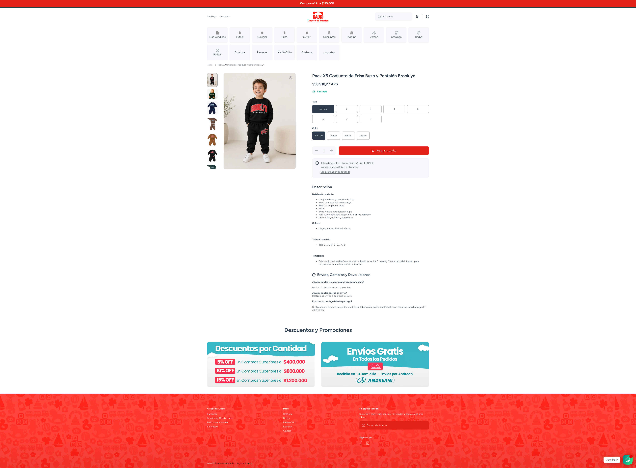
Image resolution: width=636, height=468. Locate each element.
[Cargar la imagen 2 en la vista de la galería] (212, 94)
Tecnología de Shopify (242, 463)
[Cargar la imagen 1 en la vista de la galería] (212, 80)
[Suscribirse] (425, 425)
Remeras (287, 426)
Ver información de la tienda (335, 171)
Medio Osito (289, 422)
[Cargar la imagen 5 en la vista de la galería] (212, 140)
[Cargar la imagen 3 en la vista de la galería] (212, 108)
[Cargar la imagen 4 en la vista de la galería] (212, 124)
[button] (427, 16)
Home (209, 65)
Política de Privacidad (218, 422)
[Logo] (318, 16)
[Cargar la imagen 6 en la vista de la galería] (212, 155)
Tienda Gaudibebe (223, 463)
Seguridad (212, 426)
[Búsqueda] (378, 16)
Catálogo (287, 414)
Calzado (287, 430)
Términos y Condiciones (219, 418)
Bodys (286, 418)
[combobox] (393, 16)
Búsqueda (212, 414)
